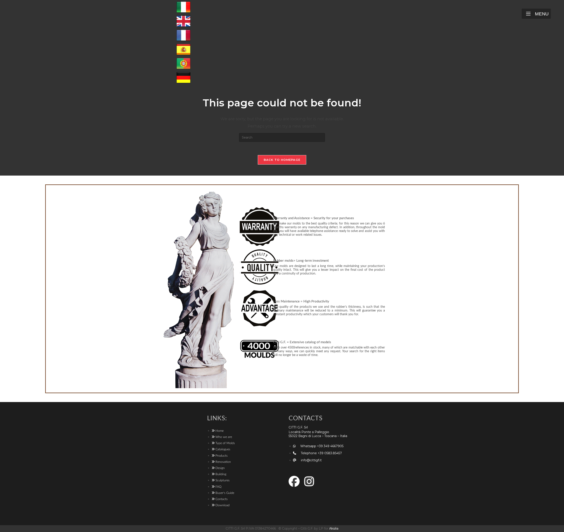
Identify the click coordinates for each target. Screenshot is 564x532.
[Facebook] (294, 481)
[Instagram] (309, 481)
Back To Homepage (282, 159)
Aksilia (333, 528)
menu (542, 13)
